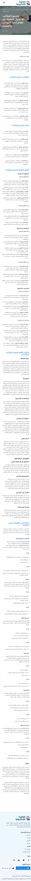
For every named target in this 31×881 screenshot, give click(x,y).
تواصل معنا (27, 849)
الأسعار (28, 838)
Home (27, 9)
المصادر (28, 840)
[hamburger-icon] (4, 3)
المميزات (28, 835)
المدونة (23, 9)
